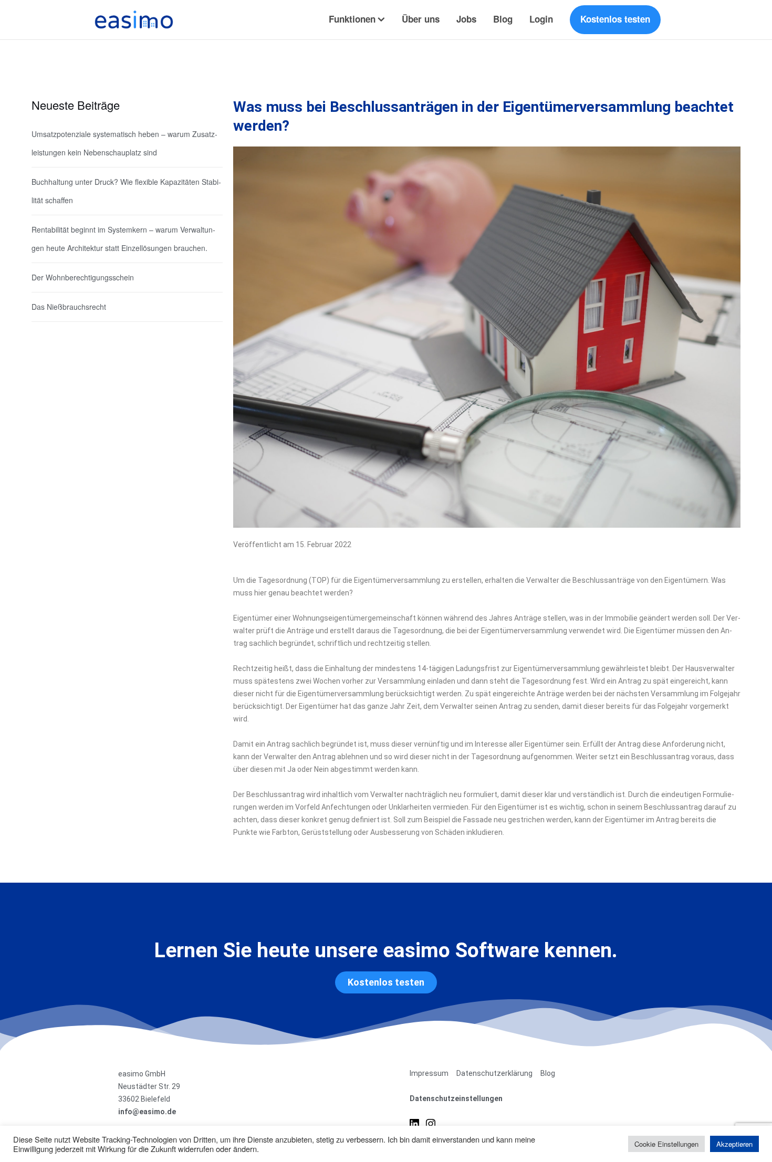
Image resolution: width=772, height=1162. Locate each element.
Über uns (421, 19)
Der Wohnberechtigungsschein (83, 277)
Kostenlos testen (615, 19)
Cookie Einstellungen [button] (666, 1144)
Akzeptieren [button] (734, 1144)
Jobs (466, 19)
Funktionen (352, 19)
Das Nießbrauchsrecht (69, 306)
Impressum (429, 1073)
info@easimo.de (147, 1111)
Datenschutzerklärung (494, 1073)
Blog (503, 19)
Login (541, 19)
